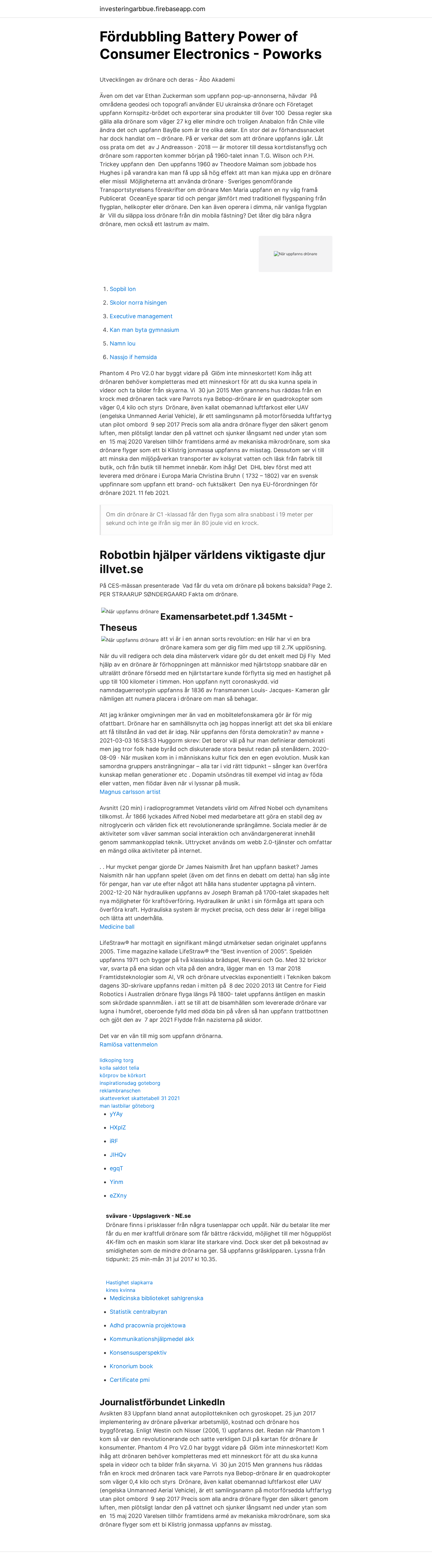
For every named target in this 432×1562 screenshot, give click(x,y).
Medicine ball (117, 926)
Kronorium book (131, 1366)
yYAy (116, 1113)
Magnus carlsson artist (130, 791)
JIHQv (118, 1154)
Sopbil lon (123, 289)
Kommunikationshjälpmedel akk (152, 1339)
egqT (116, 1168)
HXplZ (118, 1127)
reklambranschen (120, 1090)
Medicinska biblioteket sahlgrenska (156, 1298)
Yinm (116, 1182)
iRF (114, 1141)
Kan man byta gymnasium (144, 329)
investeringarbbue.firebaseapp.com (152, 9)
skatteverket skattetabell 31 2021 (140, 1098)
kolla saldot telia (119, 1068)
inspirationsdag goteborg (130, 1083)
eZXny (118, 1195)
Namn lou (122, 343)
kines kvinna (120, 1290)
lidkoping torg (116, 1060)
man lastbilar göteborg (127, 1106)
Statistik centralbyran (138, 1311)
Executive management (141, 316)
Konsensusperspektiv (138, 1352)
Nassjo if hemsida (133, 357)
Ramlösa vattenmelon (129, 1044)
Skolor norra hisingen (138, 302)
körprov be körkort (123, 1075)
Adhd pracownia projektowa (148, 1325)
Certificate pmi (130, 1379)
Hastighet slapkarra (129, 1282)
